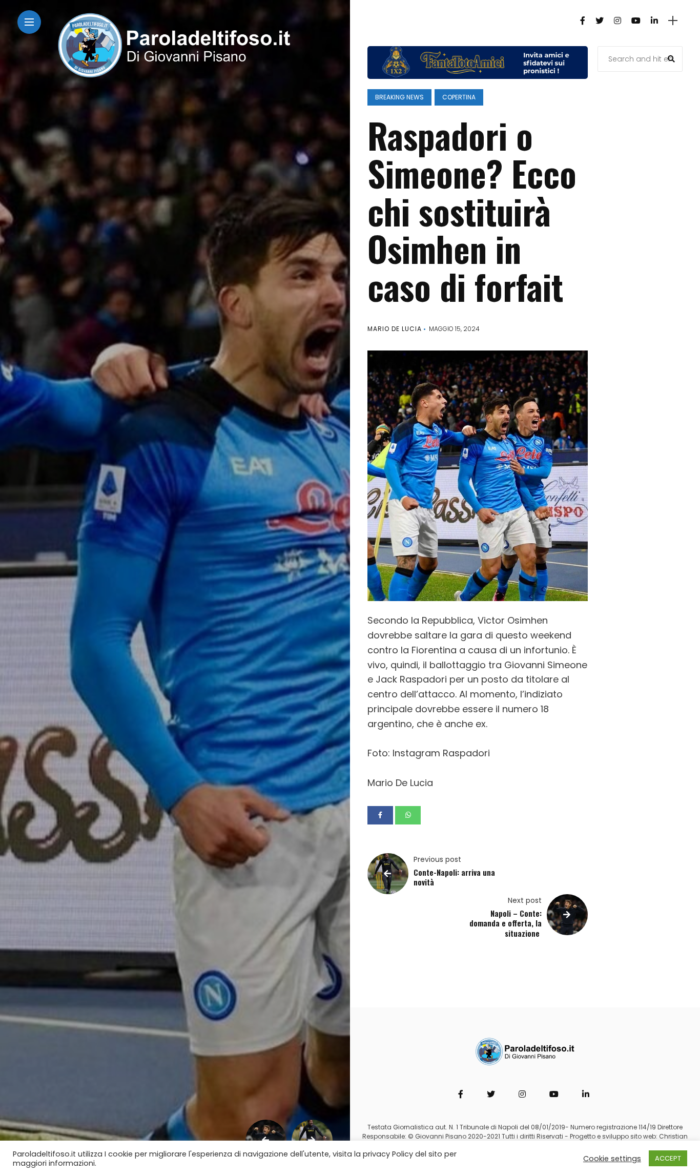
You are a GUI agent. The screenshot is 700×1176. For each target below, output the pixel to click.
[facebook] (380, 815)
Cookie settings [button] (612, 1158)
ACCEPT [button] (668, 1158)
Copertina (459, 97)
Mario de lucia (394, 328)
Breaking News (399, 97)
